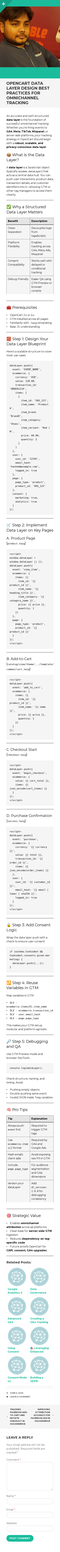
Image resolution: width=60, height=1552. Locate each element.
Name (11, 1496)
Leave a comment (20, 1396)
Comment (13, 1459)
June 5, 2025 (16, 1393)
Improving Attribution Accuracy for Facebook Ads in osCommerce (40, 1415)
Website (11, 1523)
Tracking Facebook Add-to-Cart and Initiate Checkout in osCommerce (19, 1416)
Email (10, 1509)
